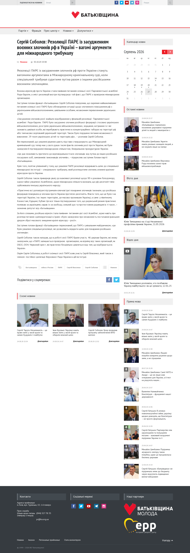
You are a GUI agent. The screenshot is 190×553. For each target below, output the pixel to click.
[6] (141, 85)
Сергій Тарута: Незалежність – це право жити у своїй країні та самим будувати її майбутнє (32, 332)
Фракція (36, 30)
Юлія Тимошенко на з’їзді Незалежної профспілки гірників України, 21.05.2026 (144, 223)
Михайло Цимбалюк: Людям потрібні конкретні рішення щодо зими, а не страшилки (157, 356)
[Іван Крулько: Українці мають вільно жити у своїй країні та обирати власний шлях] (68, 315)
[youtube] (127, 2)
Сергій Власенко (73, 267)
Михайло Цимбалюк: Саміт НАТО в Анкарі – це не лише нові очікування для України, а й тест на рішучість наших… (157, 376)
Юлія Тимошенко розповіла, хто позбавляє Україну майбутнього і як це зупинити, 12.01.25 (148, 284)
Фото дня (132, 178)
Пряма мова (134, 301)
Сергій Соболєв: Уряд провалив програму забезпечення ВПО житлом (102, 332)
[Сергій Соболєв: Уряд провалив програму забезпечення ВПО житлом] (103, 315)
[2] (134, 85)
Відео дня (132, 240)
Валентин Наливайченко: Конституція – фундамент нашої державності (156, 394)
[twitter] (122, 2)
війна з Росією (47, 267)
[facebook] (116, 2)
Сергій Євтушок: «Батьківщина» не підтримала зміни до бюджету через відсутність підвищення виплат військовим (157, 472)
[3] (127, 91)
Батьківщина (31, 267)
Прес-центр (50, 30)
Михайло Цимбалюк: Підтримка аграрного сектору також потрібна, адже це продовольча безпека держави (156, 453)
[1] (155, 78)
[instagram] (137, 2)
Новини (67, 30)
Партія (22, 30)
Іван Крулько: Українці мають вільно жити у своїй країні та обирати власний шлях (66, 332)
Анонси (31, 540)
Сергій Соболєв (91, 267)
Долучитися (84, 30)
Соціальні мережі (83, 496)
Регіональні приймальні (49, 540)
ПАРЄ (60, 267)
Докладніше (43, 341)
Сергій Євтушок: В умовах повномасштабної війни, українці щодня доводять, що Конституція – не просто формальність (157, 414)
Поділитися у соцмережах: (34, 279)
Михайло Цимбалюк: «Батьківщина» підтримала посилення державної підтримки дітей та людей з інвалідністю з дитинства (156, 126)
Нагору (166, 540)
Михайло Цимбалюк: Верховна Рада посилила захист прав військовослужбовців (156, 163)
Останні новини (135, 109)
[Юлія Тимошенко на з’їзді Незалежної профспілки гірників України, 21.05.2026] (148, 202)
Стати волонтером (72, 540)
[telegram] (132, 2)
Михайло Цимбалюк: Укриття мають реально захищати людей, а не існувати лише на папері (157, 144)
